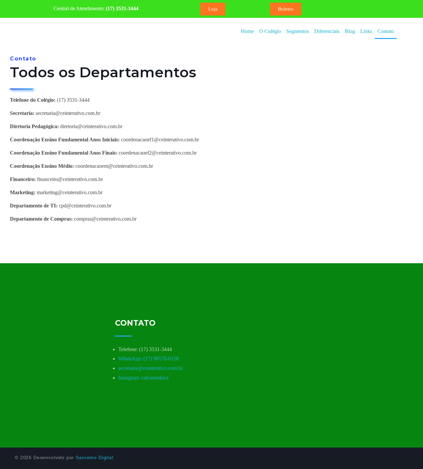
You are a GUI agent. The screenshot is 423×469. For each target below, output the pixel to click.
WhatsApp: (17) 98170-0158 (148, 358)
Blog (350, 31)
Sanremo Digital (94, 457)
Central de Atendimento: (96, 8)
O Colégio (270, 31)
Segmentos (297, 31)
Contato (385, 31)
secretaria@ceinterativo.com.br (150, 368)
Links (366, 31)
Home (247, 31)
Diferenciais (326, 31)
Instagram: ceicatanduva (143, 377)
